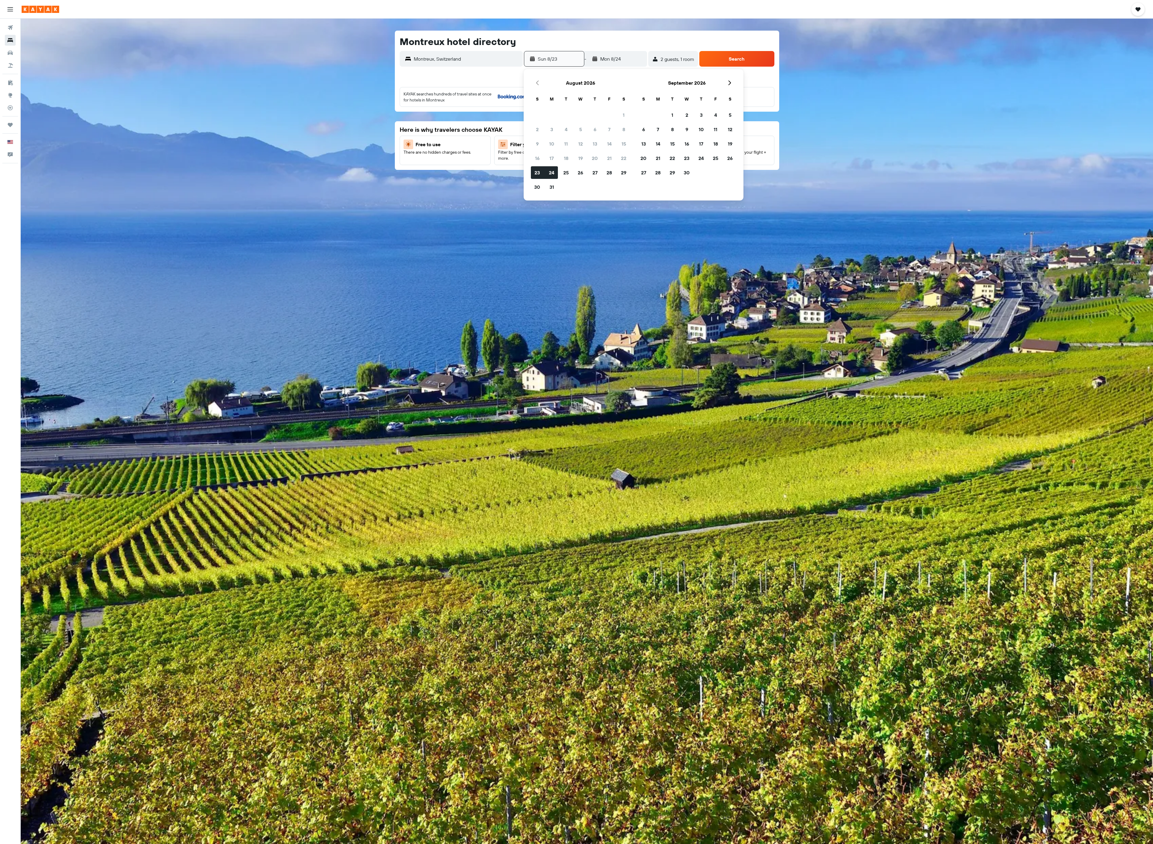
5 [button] (580, 129)
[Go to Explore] (10, 95)
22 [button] (623, 158)
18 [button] (566, 158)
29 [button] (623, 173)
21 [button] (609, 158)
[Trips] (10, 125)
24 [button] (551, 173)
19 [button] (580, 158)
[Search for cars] (10, 53)
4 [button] (566, 129)
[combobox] (466, 59)
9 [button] (537, 144)
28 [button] (609, 173)
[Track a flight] (10, 108)
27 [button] (595, 173)
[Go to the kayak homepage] (40, 9)
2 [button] (537, 129)
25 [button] (566, 173)
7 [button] (609, 129)
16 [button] (537, 158)
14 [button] (609, 144)
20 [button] (595, 158)
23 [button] (537, 173)
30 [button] (537, 187)
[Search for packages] (10, 65)
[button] (10, 9)
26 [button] (580, 173)
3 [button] (551, 129)
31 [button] (551, 187)
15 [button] (624, 144)
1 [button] (624, 115)
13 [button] (595, 144)
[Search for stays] (10, 40)
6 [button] (595, 129)
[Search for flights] (10, 28)
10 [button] (551, 144)
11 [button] (566, 144)
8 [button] (623, 129)
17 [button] (551, 158)
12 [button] (580, 144)
